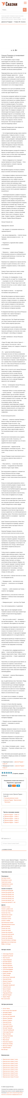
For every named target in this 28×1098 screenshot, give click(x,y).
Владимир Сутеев (7, 971)
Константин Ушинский (9, 977)
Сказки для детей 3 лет (7, 892)
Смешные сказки (6, 916)
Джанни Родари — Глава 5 (11, 820)
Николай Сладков (7, 1041)
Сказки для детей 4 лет (7, 894)
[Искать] (25, 10)
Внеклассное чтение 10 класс (11, 1077)
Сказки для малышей (7, 890)
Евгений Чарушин (7, 1028)
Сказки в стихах (5, 907)
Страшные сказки (6, 918)
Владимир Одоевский (9, 985)
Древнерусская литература (8, 942)
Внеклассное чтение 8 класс (10, 1073)
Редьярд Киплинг (7, 993)
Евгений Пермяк (7, 961)
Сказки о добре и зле (7, 909)
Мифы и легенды (6, 944)
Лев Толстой (6, 957)
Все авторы (4, 1049)
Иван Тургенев (7, 1034)
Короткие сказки (6, 886)
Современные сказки (7, 884)
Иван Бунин (6, 1039)
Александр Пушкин (8, 954)
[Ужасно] (2, 773)
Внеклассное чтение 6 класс (10, 1069)
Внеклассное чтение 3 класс (10, 1063)
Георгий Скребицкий (8, 1030)
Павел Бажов (6, 975)
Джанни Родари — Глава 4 (11, 816)
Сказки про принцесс (7, 938)
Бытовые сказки (5, 878)
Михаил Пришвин (7, 965)
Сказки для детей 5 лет (7, 896)
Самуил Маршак (7, 959)
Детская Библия (5, 926)
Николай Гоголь (7, 1024)
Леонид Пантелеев (8, 1036)
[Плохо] (5, 773)
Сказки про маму (6, 930)
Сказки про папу (5, 928)
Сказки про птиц (5, 912)
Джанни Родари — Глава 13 (11, 814)
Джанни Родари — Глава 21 (11, 818)
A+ (16, 50)
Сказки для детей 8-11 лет (8, 902)
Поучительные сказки (7, 922)
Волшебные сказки (6, 880)
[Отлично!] (11, 773)
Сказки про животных (7, 910)
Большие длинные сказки (11, 798)
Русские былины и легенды (8, 940)
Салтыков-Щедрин (8, 969)
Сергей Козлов (7, 987)
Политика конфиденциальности (14, 1094)
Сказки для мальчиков (7, 934)
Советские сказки (6, 882)
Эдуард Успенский (8, 967)
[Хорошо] (9, 773)
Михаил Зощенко (7, 981)
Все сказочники (5, 998)
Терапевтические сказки (8, 924)
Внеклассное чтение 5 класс (10, 1067)
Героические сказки (6, 914)
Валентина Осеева (8, 1043)
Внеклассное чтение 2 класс (10, 1061)
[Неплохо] (7, 773)
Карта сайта (9, 1092)
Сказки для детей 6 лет (7, 898)
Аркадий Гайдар (7, 1012)
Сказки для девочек (6, 936)
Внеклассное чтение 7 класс (10, 1071)
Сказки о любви (5, 920)
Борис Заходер (7, 973)
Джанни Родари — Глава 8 (11, 822)
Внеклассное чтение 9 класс (10, 1075)
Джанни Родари (7, 995)
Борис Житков (7, 983)
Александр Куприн (8, 1026)
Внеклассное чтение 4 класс (10, 1065)
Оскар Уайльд (6, 991)
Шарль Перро (6, 996)
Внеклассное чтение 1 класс (10, 1059)
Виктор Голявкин (7, 1045)
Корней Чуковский (8, 955)
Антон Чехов (6, 1008)
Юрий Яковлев (7, 1047)
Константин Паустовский (9, 1010)
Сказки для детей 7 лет (7, 900)
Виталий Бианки (7, 963)
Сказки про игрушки (6, 932)
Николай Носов (7, 979)
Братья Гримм (7, 989)
